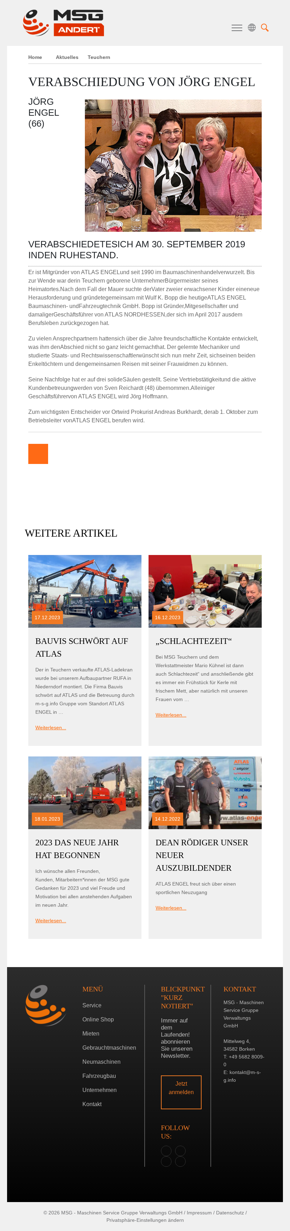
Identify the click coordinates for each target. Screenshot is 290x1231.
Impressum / (201, 1212)
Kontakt (92, 1104)
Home (35, 57)
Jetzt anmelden (181, 1088)
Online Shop (98, 1019)
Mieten (90, 1034)
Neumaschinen (101, 1062)
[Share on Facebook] (59, 454)
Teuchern (143, 645)
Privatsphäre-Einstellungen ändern (145, 1220)
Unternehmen (99, 1090)
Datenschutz (230, 1212)
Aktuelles (67, 57)
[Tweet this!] (81, 454)
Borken (143, 634)
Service (92, 1005)
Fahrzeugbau (99, 1076)
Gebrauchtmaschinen (109, 1048)
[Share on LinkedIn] (102, 454)
